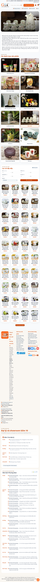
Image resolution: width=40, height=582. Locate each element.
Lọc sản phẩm (29, 180)
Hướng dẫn (35, 167)
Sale (37, 8)
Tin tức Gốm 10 (25, 8)
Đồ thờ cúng (18, 337)
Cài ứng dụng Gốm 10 (32, 340)
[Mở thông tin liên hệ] (38, 579)
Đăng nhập (37, 2)
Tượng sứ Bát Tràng (20, 349)
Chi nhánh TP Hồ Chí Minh (6, 409)
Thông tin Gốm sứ (17, 8)
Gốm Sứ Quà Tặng (19, 341)
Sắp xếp (3, 178)
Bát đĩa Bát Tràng (19, 338)
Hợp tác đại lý (30, 333)
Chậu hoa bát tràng (20, 348)
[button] (21, 5)
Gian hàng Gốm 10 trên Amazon (10, 465)
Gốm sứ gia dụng (19, 342)
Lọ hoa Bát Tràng (19, 345)
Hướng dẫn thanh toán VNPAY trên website (32, 342)
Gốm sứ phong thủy (20, 339)
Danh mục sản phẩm (29, 5)
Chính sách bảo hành (32, 336)
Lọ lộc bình (18, 344)
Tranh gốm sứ (19, 347)
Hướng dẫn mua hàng (32, 334)
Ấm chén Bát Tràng (20, 335)
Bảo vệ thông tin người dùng (32, 338)
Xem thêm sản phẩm (20, 325)
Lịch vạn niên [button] (32, 8)
